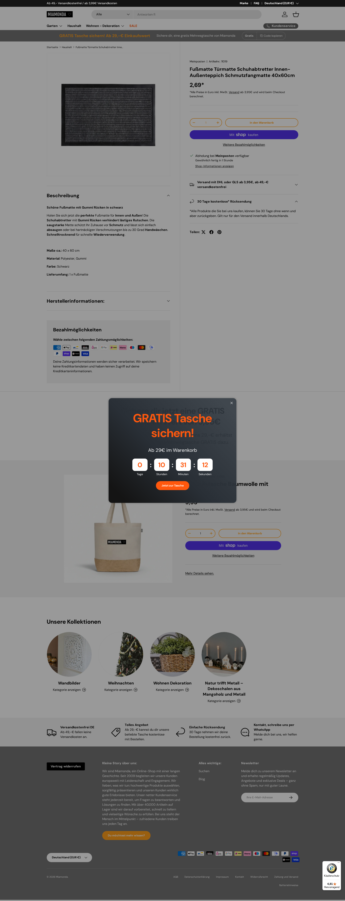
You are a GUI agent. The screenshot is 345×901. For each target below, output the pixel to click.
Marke (244, 3)
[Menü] (338, 863)
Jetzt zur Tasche (173, 485)
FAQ (256, 3)
